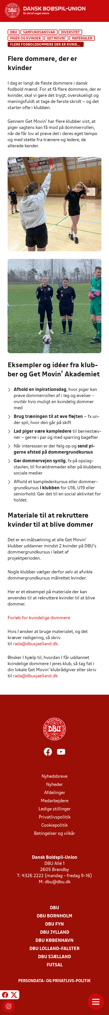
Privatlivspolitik (54, 817)
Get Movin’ (56, 38)
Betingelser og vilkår (54, 834)
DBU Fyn (54, 924)
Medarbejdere (54, 801)
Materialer (82, 38)
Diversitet (70, 32)
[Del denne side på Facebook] (5, 995)
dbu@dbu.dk (57, 882)
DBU (13, 32)
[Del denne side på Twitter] (14, 995)
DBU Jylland (54, 932)
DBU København (54, 941)
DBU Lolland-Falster (54, 949)
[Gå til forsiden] (42, 10)
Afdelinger (54, 793)
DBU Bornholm (54, 916)
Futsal (55, 965)
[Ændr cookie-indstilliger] (9, 1006)
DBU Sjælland (54, 957)
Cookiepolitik (54, 825)
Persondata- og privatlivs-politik (54, 981)
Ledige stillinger (55, 809)
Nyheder (54, 785)
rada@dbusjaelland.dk (35, 644)
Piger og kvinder (25, 38)
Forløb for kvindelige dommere (39, 618)
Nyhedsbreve (54, 776)
